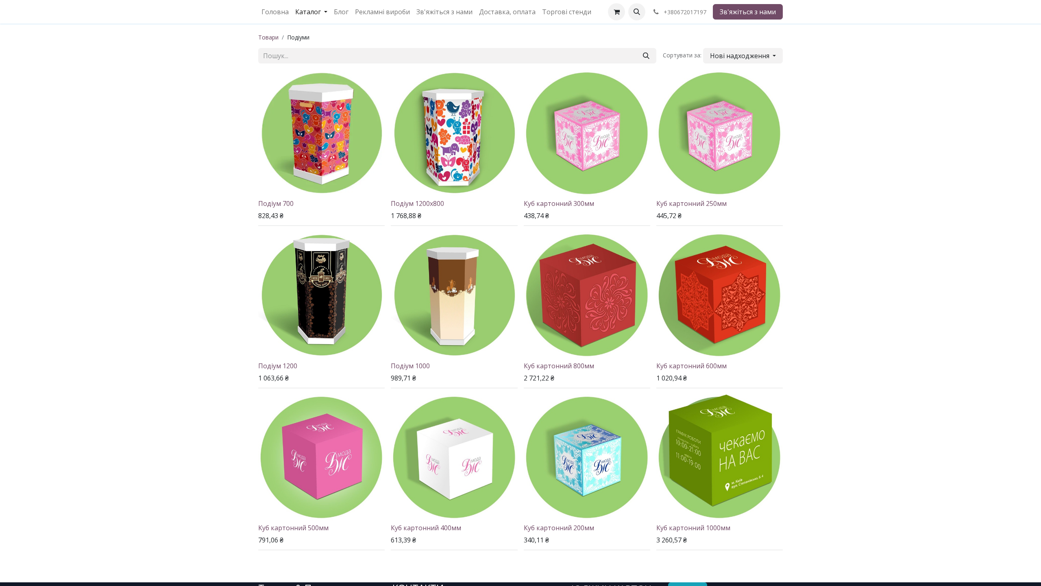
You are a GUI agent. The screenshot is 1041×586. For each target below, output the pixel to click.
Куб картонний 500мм (293, 527)
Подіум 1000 (410, 365)
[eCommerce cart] (616, 11)
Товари (268, 37)
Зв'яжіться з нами (748, 11)
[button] (636, 11)
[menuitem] (275, 12)
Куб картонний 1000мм (693, 527)
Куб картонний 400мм (426, 527)
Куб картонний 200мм (559, 527)
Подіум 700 (276, 203)
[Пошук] (646, 55)
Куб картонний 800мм (559, 365)
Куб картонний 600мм (691, 365)
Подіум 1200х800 (417, 203)
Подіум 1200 (277, 365)
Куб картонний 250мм (691, 203)
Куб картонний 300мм (559, 203)
